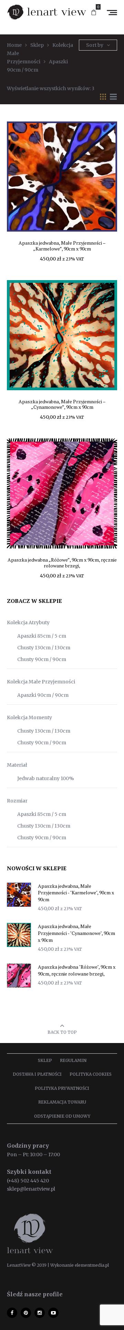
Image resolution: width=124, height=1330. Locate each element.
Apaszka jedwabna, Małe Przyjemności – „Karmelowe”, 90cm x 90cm (62, 246)
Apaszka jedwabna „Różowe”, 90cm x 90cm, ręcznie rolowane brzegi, (62, 562)
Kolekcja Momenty (29, 717)
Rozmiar (17, 801)
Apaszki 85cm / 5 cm (41, 636)
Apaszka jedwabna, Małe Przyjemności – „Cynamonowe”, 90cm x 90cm (62, 404)
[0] (93, 13)
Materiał (17, 765)
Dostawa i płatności (37, 1074)
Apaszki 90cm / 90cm (43, 695)
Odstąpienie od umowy (62, 1116)
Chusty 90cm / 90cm (41, 659)
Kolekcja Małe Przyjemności (41, 682)
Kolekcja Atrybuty (28, 622)
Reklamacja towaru (62, 1102)
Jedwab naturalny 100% (45, 778)
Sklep (45, 1060)
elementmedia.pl (92, 1265)
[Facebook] (12, 1313)
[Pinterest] (26, 1313)
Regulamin (73, 1060)
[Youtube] (53, 1313)
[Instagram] (39, 1313)
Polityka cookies (91, 1074)
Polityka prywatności (62, 1088)
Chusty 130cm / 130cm (43, 648)
